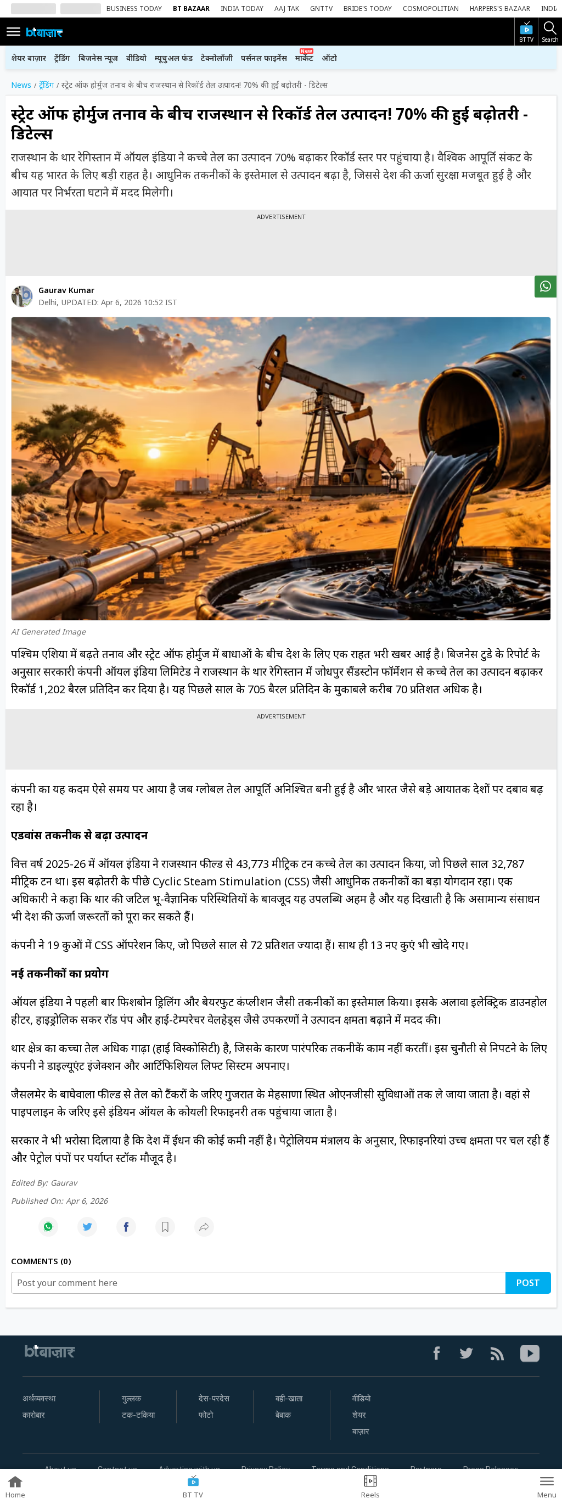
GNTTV (321, 8)
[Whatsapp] (48, 1232)
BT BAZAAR (191, 8)
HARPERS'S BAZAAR (500, 8)
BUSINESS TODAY (134, 8)
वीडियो (136, 58)
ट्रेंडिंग (62, 58)
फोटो (206, 1415)
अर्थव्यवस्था (39, 1399)
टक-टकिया (138, 1415)
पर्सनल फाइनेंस (264, 58)
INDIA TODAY (242, 8)
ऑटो (329, 58)
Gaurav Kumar (66, 290)
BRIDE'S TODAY (368, 8)
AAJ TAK (286, 8)
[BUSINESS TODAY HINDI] (44, 31)
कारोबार (34, 1415)
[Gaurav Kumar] (22, 296)
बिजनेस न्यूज (98, 58)
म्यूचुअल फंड (174, 58)
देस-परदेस (214, 1399)
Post (528, 1283)
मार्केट (304, 58)
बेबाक (283, 1415)
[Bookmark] (165, 1232)
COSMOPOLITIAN (431, 8)
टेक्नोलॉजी (217, 58)
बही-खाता (289, 1399)
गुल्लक (131, 1399)
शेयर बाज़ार (28, 58)
